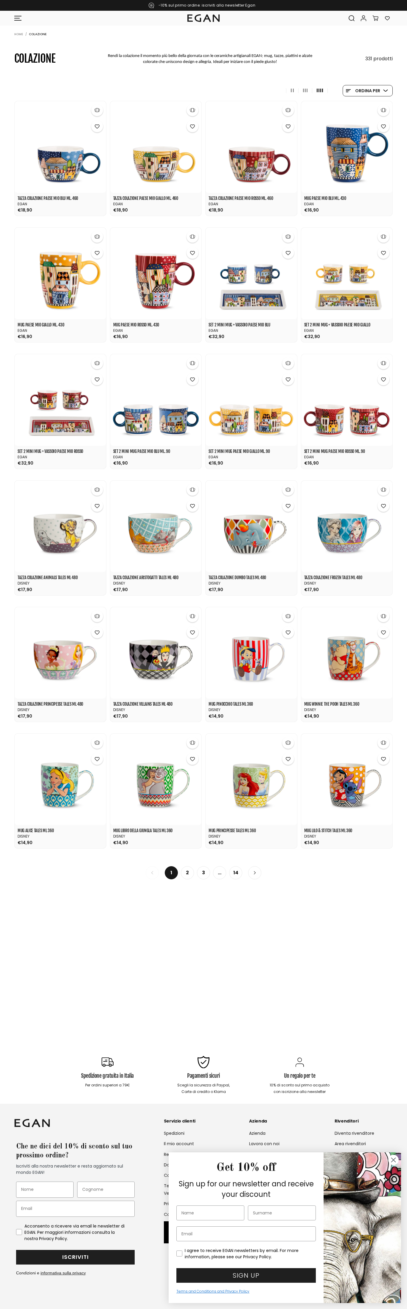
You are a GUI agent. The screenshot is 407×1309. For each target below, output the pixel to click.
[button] (17, 18)
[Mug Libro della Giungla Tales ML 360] (156, 779)
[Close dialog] (393, 1160)
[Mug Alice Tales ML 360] (60, 779)
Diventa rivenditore (354, 1133)
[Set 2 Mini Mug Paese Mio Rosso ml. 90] (347, 400)
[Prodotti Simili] (97, 110)
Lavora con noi (264, 1144)
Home (18, 34)
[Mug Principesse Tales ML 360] (251, 779)
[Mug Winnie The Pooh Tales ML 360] (347, 653)
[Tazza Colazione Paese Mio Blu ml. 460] (60, 147)
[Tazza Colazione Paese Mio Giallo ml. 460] (156, 147)
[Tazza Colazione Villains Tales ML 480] (156, 653)
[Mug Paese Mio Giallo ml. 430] (60, 273)
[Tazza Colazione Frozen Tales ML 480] (347, 526)
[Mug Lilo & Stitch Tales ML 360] (347, 779)
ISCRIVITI (75, 1257)
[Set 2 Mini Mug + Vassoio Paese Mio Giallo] (347, 273)
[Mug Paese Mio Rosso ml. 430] (156, 273)
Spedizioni (174, 1133)
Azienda (257, 1133)
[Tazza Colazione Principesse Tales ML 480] (60, 653)
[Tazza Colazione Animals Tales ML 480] (60, 526)
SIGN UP (246, 1275)
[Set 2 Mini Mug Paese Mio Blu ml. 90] (156, 400)
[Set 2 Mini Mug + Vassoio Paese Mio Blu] (251, 273)
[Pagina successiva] (254, 873)
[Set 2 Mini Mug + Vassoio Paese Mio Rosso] (60, 400)
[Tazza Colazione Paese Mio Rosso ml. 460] (251, 147)
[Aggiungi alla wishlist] (97, 126)
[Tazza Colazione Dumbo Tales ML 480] (251, 526)
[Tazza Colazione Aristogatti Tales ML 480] (156, 526)
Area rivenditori (350, 1144)
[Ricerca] (351, 18)
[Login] (363, 18)
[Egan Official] (203, 18)
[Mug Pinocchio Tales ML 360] (251, 653)
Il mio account (179, 1144)
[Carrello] (375, 18)
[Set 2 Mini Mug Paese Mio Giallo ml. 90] (251, 400)
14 (235, 872)
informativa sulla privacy (63, 1273)
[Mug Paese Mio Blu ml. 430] (347, 147)
